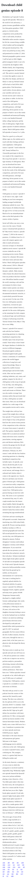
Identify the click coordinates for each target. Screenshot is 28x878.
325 (22, 871)
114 (14, 865)
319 (3, 874)
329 (3, 871)
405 (18, 862)
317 (7, 876)
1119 (18, 865)
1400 (12, 876)
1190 (22, 862)
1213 (9, 865)
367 (24, 867)
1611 (19, 867)
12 (17, 869)
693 (12, 874)
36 (3, 876)
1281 (8, 871)
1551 (14, 867)
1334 (9, 867)
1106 (4, 867)
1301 (4, 862)
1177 (22, 874)
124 (8, 874)
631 (13, 871)
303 (23, 865)
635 (21, 869)
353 (8, 869)
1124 (4, 869)
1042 (4, 865)
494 (13, 862)
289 (9, 862)
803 (17, 874)
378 (18, 871)
